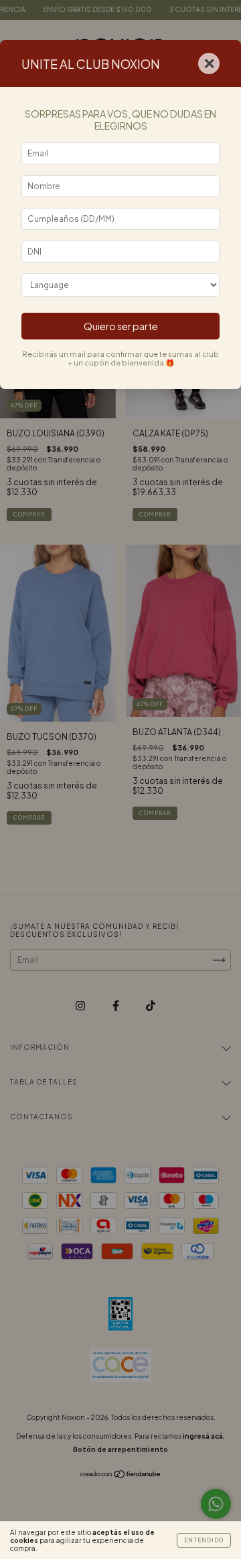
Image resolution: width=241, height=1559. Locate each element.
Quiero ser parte (121, 326)
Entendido (204, 1540)
